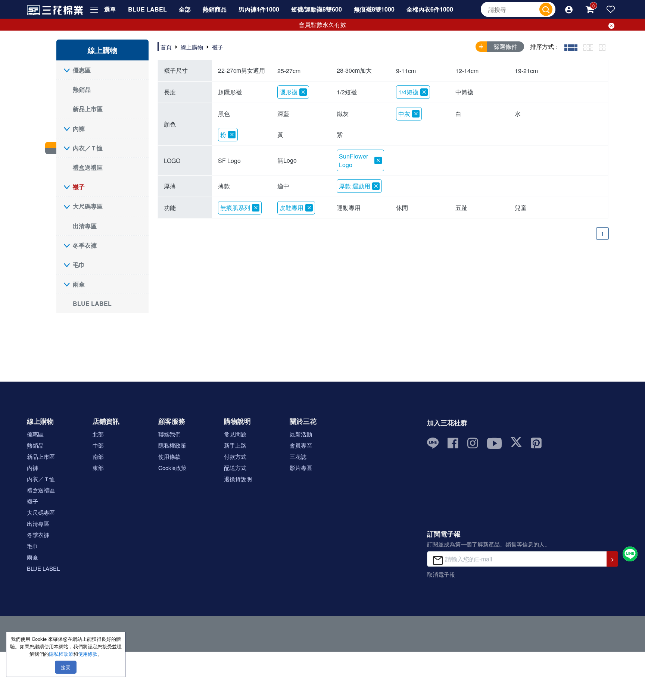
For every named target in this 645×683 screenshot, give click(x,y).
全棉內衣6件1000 (429, 9)
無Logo (287, 160)
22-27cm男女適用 (241, 70)
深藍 (283, 113)
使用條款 (169, 456)
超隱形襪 (230, 92)
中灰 (404, 113)
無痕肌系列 (235, 207)
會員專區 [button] (301, 445)
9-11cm (406, 70)
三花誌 (298, 456)
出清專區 (85, 225)
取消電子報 (441, 574)
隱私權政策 (172, 445)
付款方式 (235, 456)
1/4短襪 (408, 92)
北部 (98, 434)
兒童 (521, 207)
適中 (283, 186)
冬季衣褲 (85, 245)
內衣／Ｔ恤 (88, 147)
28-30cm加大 (354, 70)
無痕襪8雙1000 (374, 9)
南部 (98, 456)
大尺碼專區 (88, 206)
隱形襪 (288, 92)
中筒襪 (464, 92)
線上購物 (192, 47)
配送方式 (235, 467)
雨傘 (79, 284)
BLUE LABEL (147, 9)
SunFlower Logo (353, 160)
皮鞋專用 (291, 207)
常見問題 (235, 434)
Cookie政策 (172, 467)
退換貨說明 (238, 479)
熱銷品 (82, 89)
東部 (98, 467)
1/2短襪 (347, 92)
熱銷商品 (215, 9)
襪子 (79, 186)
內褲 (79, 128)
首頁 (166, 47)
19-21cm (526, 70)
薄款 (224, 186)
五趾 (461, 207)
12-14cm (467, 70)
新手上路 (235, 445)
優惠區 (82, 69)
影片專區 (301, 467)
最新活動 (301, 434)
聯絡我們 (169, 434)
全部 (185, 9)
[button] (568, 9)
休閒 (402, 207)
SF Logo (229, 160)
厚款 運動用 (354, 186)
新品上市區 (88, 108)
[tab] (570, 47)
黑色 (224, 113)
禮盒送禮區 (88, 167)
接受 (66, 667)
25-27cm (288, 70)
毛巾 (79, 264)
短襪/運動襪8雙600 (316, 9)
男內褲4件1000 (259, 9)
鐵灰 (343, 113)
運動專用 (349, 207)
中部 (98, 445)
